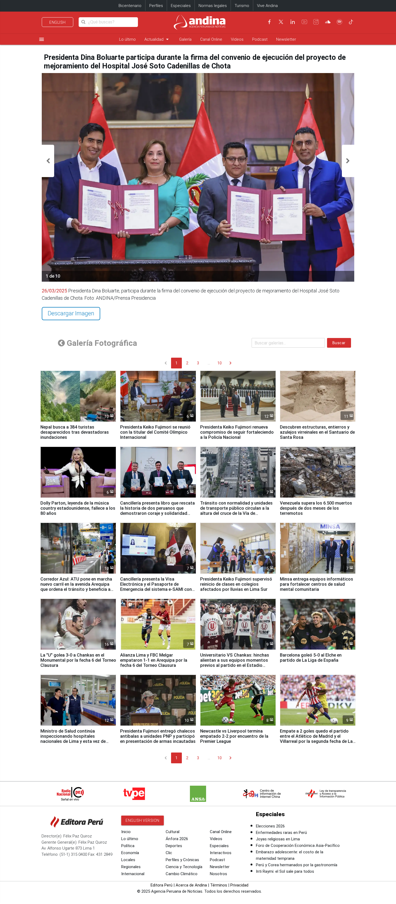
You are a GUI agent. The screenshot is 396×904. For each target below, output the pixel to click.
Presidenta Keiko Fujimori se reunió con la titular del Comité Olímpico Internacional (155, 432)
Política (127, 845)
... (209, 363)
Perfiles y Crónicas (182, 859)
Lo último (127, 39)
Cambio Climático (181, 873)
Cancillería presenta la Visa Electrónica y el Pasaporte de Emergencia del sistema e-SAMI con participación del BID (156, 587)
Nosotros (218, 873)
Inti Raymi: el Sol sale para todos (285, 871)
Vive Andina (267, 5)
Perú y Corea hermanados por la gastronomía (296, 864)
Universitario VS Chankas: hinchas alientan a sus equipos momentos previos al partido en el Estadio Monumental (234, 663)
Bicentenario (130, 5)
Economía (130, 852)
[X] (281, 21)
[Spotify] (339, 21)
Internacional (132, 873)
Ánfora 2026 (177, 838)
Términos (218, 885)
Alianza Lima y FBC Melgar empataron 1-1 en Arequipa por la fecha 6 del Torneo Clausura (153, 660)
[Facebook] (269, 21)
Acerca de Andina (191, 885)
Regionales (131, 866)
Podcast (260, 39)
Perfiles (156, 5)
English (57, 22)
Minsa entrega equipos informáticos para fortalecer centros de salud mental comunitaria (316, 584)
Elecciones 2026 (270, 826)
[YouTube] (304, 21)
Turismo (242, 5)
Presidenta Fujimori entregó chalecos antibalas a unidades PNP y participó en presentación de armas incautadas (158, 736)
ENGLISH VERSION (142, 820)
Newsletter (286, 39)
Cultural (172, 831)
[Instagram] (316, 21)
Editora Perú (161, 885)
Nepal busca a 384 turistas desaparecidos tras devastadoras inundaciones (74, 432)
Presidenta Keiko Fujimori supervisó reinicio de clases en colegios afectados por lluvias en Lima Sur (236, 584)
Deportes (174, 845)
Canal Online (211, 39)
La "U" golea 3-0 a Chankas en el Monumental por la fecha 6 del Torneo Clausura (78, 660)
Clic (169, 852)
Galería (185, 39)
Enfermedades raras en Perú (281, 832)
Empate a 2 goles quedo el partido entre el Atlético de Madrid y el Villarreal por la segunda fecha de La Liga (316, 739)
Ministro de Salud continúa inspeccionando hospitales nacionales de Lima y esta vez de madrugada (73, 739)
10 (219, 363)
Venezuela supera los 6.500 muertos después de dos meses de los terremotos (316, 508)
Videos (237, 39)
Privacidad (239, 885)
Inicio (126, 831)
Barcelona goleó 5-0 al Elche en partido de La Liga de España (311, 658)
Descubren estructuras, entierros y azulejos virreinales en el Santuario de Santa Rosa (317, 432)
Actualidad (157, 39)
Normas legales (213, 5)
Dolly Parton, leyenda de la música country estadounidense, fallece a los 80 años (77, 508)
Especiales (181, 5)
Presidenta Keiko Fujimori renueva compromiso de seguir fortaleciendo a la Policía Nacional (237, 432)
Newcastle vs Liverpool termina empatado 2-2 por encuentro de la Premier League (234, 736)
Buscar (339, 343)
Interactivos (220, 852)
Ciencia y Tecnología (184, 866)
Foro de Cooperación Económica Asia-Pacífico (298, 845)
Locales (128, 859)
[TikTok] (351, 21)
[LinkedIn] (292, 21)
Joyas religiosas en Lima (278, 839)
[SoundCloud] (327, 21)
